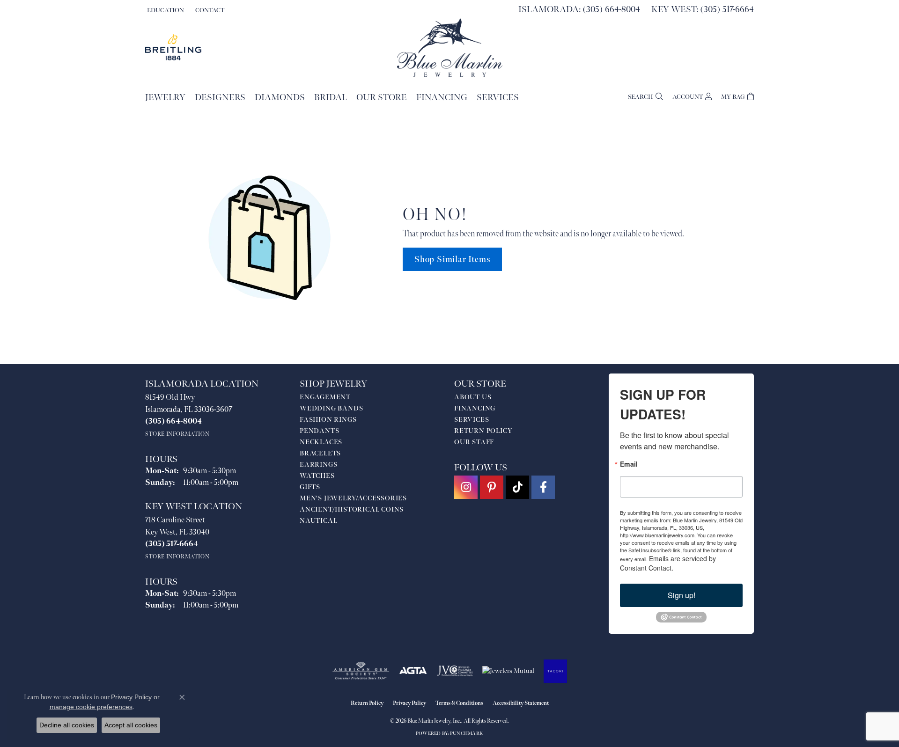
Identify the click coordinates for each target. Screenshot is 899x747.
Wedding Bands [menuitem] (331, 408)
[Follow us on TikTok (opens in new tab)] (517, 487)
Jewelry (165, 97)
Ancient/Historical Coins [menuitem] (352, 509)
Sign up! (681, 595)
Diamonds (280, 97)
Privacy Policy (409, 703)
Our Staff (474, 442)
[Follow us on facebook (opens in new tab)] (543, 487)
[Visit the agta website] (413, 671)
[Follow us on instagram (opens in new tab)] (466, 487)
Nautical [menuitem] (318, 521)
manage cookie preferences (91, 706)
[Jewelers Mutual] (508, 671)
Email (629, 464)
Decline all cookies (66, 725)
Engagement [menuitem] (325, 397)
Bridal (330, 97)
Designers (220, 97)
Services (498, 97)
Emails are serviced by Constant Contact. (668, 563)
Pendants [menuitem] (319, 431)
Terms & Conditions (459, 703)
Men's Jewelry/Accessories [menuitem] (353, 498)
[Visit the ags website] (361, 671)
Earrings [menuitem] (318, 465)
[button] (164, 10)
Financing (441, 97)
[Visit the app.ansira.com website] (555, 671)
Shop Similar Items (452, 259)
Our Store (381, 97)
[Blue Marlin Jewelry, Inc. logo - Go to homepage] (449, 47)
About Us (472, 397)
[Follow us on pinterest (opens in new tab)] (491, 487)
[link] (208, 10)
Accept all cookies (130, 725)
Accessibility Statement (521, 703)
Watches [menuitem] (317, 476)
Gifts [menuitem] (310, 487)
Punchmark (466, 733)
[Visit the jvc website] (455, 671)
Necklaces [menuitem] (321, 442)
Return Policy (483, 431)
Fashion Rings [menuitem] (328, 420)
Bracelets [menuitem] (320, 453)
